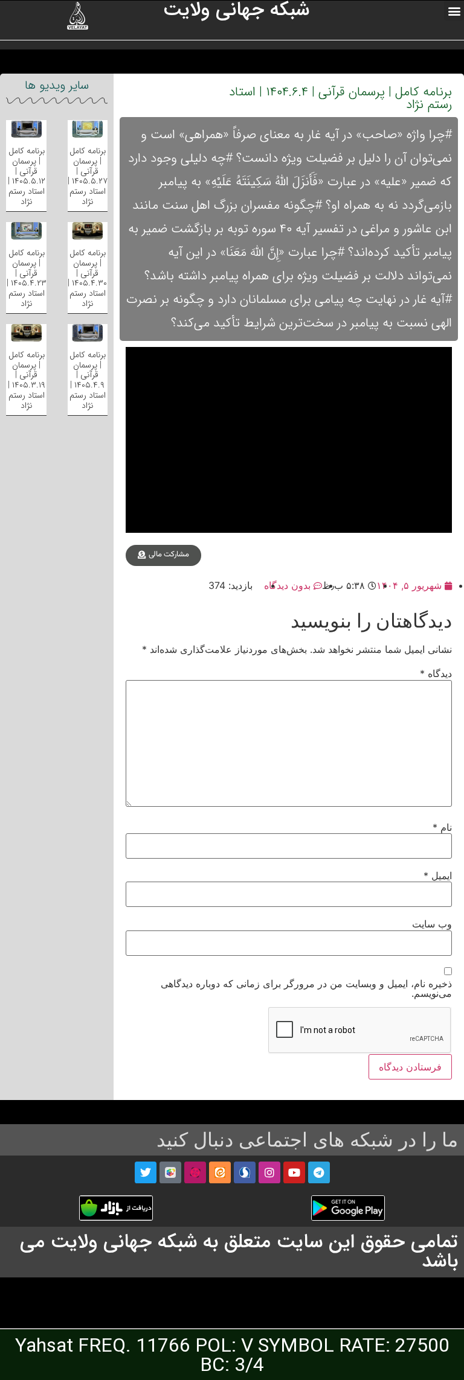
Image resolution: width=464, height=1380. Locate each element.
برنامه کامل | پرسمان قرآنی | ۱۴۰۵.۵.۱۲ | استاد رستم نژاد (26, 176)
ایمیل (438, 875)
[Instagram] (269, 1172)
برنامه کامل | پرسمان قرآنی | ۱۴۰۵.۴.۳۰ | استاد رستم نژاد (87, 278)
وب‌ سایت (432, 924)
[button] (454, 11)
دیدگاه (436, 673)
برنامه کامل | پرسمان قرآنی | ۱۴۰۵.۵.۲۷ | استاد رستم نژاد (88, 176)
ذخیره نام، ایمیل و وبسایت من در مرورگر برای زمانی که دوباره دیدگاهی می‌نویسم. (306, 988)
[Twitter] (145, 1172)
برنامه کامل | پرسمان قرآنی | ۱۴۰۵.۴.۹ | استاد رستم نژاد (87, 380)
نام (442, 827)
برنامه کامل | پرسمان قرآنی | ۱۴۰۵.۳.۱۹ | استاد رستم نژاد (26, 380)
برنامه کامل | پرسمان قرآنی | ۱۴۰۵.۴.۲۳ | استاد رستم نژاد (27, 278)
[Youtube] (294, 1172)
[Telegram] (319, 1172)
